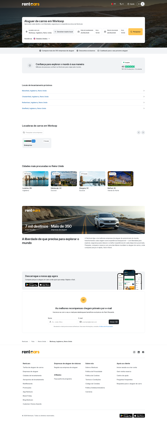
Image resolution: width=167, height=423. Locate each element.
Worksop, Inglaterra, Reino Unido (61, 341)
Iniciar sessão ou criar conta (127, 367)
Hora (97, 30)
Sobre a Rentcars (91, 367)
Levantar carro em (34, 30)
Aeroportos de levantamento (33, 380)
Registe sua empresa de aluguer (66, 367)
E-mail (80, 318)
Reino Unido (42, 341)
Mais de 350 (61, 226)
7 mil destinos (36, 226)
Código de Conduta (92, 384)
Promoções (27, 388)
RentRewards (27, 384)
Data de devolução (112, 30)
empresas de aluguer (59, 230)
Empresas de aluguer (30, 371)
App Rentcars (28, 392)
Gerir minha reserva (124, 371)
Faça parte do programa (63, 379)
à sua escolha (30, 230)
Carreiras (88, 392)
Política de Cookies (92, 375)
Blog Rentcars (28, 400)
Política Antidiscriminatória (95, 388)
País (33, 341)
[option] (83, 91)
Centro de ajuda (122, 375)
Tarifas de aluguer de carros (33, 367)
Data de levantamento (87, 30)
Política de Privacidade (106, 326)
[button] (128, 62)
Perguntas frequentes (124, 380)
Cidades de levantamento (32, 375)
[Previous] (139, 132)
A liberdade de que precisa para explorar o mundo (50, 241)
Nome (50, 318)
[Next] (143, 132)
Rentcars (25, 341)
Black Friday (27, 396)
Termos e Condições (93, 380)
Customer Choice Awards (32, 404)
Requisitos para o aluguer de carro (129, 384)
